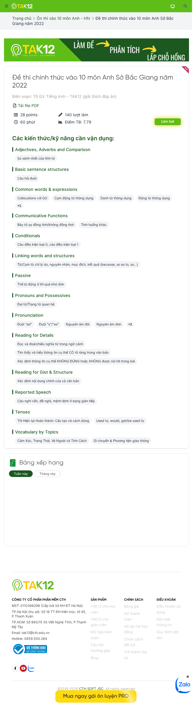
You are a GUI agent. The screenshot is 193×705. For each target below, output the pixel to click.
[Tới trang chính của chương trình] (12, 463)
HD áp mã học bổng (136, 629)
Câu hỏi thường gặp (100, 648)
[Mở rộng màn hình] (185, 6)
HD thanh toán (132, 616)
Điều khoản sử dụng (169, 609)
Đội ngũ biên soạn (101, 635)
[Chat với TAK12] (183, 691)
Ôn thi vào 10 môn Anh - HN (63, 18)
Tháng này (48, 474)
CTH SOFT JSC (91, 689)
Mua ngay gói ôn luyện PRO (96, 696)
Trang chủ (21, 18)
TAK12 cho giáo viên (100, 622)
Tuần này (21, 474)
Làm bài (167, 122)
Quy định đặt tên (168, 635)
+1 (19, 206)
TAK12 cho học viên (103, 609)
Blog (94, 658)
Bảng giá (131, 606)
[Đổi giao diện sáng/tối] (172, 6)
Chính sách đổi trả (133, 642)
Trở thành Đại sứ (135, 655)
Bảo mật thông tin (164, 622)
